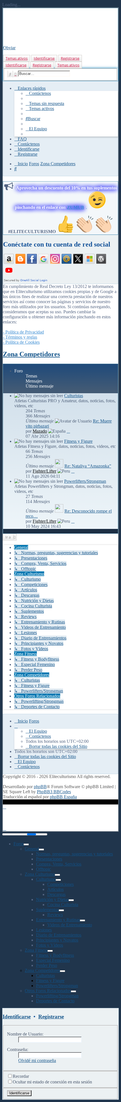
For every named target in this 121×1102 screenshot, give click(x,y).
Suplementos (47, 909)
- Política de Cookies (21, 342)
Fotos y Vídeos (49, 945)
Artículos (55, 889)
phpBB (40, 786)
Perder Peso (46, 965)
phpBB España (63, 796)
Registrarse (70, 58)
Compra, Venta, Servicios (58, 864)
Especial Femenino (53, 960)
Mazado (40, 431)
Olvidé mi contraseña (37, 1060)
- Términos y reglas (20, 337)
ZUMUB (75, 207)
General (32, 848)
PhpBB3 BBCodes (54, 791)
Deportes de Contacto (55, 1000)
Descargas (56, 894)
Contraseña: (17, 1049)
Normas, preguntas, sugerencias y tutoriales (74, 853)
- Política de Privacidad (23, 332)
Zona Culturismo (40, 874)
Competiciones (60, 884)
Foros (19, 843)
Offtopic (43, 869)
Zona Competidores (31, 354)
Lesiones (44, 929)
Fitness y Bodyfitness (55, 955)
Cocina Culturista (62, 904)
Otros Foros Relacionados (48, 990)
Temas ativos (17, 58)
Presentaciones (49, 859)
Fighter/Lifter (44, 471)
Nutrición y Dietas (52, 899)
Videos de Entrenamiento (69, 924)
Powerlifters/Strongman (85, 481)
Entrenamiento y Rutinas (58, 919)
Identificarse (44, 58)
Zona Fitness (36, 950)
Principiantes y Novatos (57, 940)
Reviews (55, 914)
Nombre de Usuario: (25, 1034)
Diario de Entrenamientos (58, 935)
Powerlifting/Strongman (57, 995)
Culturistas (73, 395)
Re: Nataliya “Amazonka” (87, 466)
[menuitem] (38, 93)
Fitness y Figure (78, 441)
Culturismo (46, 879)
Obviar (9, 47)
